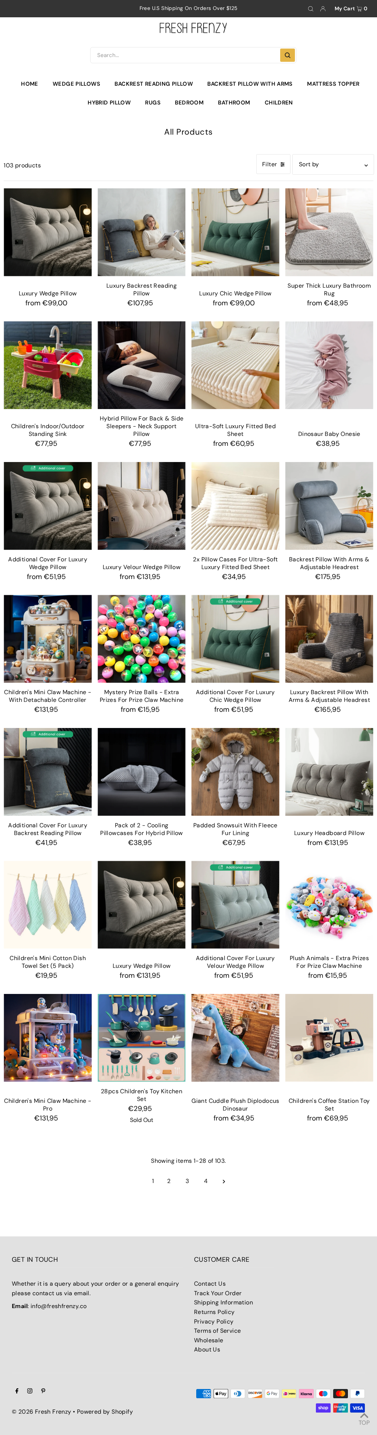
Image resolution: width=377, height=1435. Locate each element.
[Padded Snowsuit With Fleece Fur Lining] (235, 772)
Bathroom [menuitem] (234, 102)
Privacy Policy (214, 1321)
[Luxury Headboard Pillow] (329, 772)
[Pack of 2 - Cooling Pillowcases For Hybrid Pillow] (142, 772)
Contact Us (210, 1283)
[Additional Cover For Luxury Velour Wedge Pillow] (235, 905)
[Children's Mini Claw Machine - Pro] (48, 1038)
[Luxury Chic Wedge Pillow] (235, 232)
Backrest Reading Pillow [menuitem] (153, 84)
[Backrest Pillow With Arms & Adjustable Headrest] (329, 506)
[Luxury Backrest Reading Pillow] (142, 232)
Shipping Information (223, 1302)
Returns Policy (214, 1312)
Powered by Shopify (105, 1412)
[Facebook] (16, 1391)
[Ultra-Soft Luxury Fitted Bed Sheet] (235, 365)
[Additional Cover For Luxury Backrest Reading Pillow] (48, 772)
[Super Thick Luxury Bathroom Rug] (329, 232)
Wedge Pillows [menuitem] (76, 84)
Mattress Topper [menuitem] (333, 84)
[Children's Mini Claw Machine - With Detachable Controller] (48, 639)
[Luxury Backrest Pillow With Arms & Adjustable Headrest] (329, 639)
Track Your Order (218, 1293)
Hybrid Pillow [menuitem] (109, 102)
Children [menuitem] (279, 102)
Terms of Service (217, 1331)
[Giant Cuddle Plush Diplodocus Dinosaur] (235, 1038)
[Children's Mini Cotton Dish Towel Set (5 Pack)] (48, 905)
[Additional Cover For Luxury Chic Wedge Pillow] (235, 639)
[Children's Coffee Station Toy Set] (329, 1038)
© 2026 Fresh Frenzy (41, 1412)
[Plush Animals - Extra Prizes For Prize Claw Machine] (329, 905)
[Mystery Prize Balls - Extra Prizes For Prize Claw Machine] (142, 639)
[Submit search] (287, 55)
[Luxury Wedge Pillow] (48, 232)
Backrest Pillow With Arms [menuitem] (249, 84)
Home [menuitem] (29, 84)
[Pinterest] (43, 1391)
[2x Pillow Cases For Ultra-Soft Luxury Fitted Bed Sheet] (235, 506)
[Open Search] (310, 9)
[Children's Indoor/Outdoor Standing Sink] (48, 365)
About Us (207, 1349)
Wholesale (208, 1340)
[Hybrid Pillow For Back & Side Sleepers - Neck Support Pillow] (142, 365)
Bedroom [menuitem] (189, 102)
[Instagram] (29, 1391)
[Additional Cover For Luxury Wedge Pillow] (48, 506)
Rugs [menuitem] (153, 102)
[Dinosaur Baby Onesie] (329, 365)
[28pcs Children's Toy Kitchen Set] (142, 1038)
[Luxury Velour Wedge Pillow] (142, 506)
